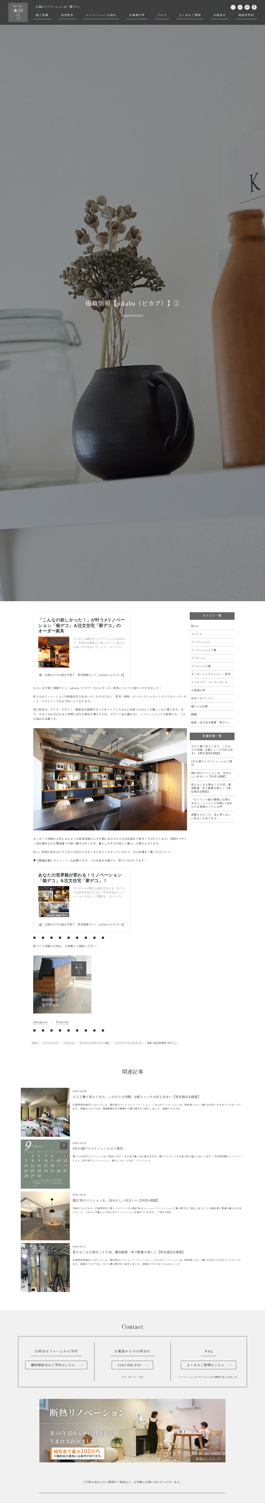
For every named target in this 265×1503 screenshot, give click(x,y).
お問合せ (219, 15)
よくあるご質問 (190, 15)
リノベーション (50, 1043)
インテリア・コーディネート (128, 1043)
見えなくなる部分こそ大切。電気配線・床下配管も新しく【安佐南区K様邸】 (211, 788)
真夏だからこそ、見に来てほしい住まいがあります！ (211, 817)
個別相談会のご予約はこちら (53, 1365)
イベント (197, 634)
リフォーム (69, 1043)
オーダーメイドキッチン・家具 (94, 1043)
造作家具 (67, 15)
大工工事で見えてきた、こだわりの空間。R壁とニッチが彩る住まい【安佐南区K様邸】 (212, 750)
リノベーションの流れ (101, 15)
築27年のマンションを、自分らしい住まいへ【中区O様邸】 (211, 775)
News (35, 1043)
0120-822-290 (129, 1365)
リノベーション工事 (203, 650)
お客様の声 (137, 15)
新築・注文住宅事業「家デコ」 (162, 1043)
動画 (194, 714)
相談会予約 (246, 15)
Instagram (40, 1022)
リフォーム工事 (201, 666)
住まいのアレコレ (202, 698)
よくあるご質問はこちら (205, 1365)
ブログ (161, 15)
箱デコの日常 (199, 706)
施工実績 (42, 15)
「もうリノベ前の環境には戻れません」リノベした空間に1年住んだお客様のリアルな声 (211, 803)
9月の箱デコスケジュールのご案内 (212, 763)
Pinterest (62, 1022)
